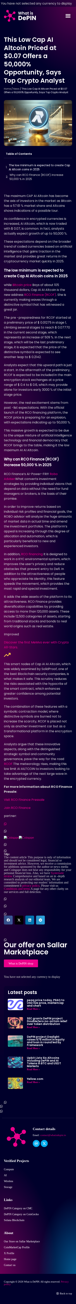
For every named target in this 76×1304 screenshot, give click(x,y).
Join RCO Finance (17, 808)
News (16, 88)
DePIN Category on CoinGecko (21, 1214)
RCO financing (32, 554)
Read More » (33, 1009)
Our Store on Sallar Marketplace (22, 1241)
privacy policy (31, 885)
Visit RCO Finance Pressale (24, 799)
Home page (10, 1259)
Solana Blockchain (14, 1220)
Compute (9, 1169)
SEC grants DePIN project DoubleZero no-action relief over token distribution (47, 1021)
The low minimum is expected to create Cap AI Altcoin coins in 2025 (39, 167)
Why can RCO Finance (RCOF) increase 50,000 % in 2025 (36, 177)
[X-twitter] (44, 1143)
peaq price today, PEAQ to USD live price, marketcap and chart (46, 1003)
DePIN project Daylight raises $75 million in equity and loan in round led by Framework (46, 1041)
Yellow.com (35, 1079)
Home (7, 88)
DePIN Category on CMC (18, 1208)
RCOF (8, 764)
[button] (68, 16)
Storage (8, 1187)
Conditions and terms (17, 888)
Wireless (8, 1181)
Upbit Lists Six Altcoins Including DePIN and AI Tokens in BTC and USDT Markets (44, 1062)
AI (5, 1175)
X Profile (9, 1253)
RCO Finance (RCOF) (40, 294)
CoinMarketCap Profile (17, 1247)
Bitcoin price (22, 285)
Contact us (9, 1265)
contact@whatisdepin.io (53, 1135)
